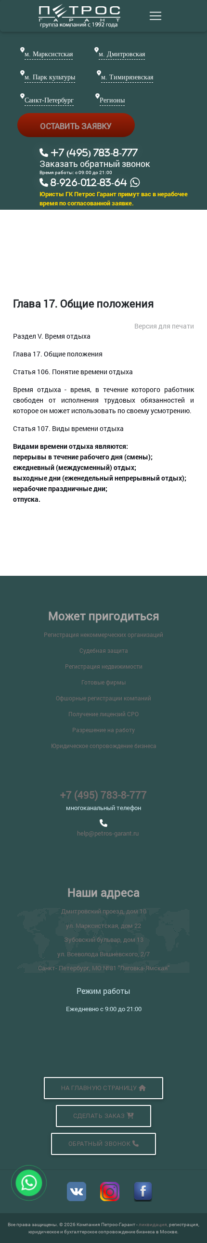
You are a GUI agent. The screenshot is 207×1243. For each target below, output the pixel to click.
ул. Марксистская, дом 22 (103, 925)
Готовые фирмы (103, 682)
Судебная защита (103, 650)
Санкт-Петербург (49, 100)
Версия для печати (164, 325)
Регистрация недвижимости (103, 666)
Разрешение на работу (103, 730)
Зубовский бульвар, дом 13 (103, 939)
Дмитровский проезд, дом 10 (103, 911)
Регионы (112, 100)
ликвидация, (154, 1224)
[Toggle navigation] (155, 16)
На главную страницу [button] (100, 1088)
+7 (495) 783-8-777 (103, 794)
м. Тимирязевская (127, 77)
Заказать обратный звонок (94, 164)
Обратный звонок (100, 1144)
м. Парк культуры (50, 77)
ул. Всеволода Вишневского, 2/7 (103, 954)
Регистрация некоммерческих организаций (103, 634)
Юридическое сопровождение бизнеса (103, 745)
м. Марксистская (49, 54)
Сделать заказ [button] (100, 1116)
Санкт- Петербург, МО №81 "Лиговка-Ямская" (103, 968)
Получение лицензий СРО (103, 714)
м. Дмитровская (122, 54)
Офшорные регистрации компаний (103, 698)
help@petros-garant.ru (108, 833)
